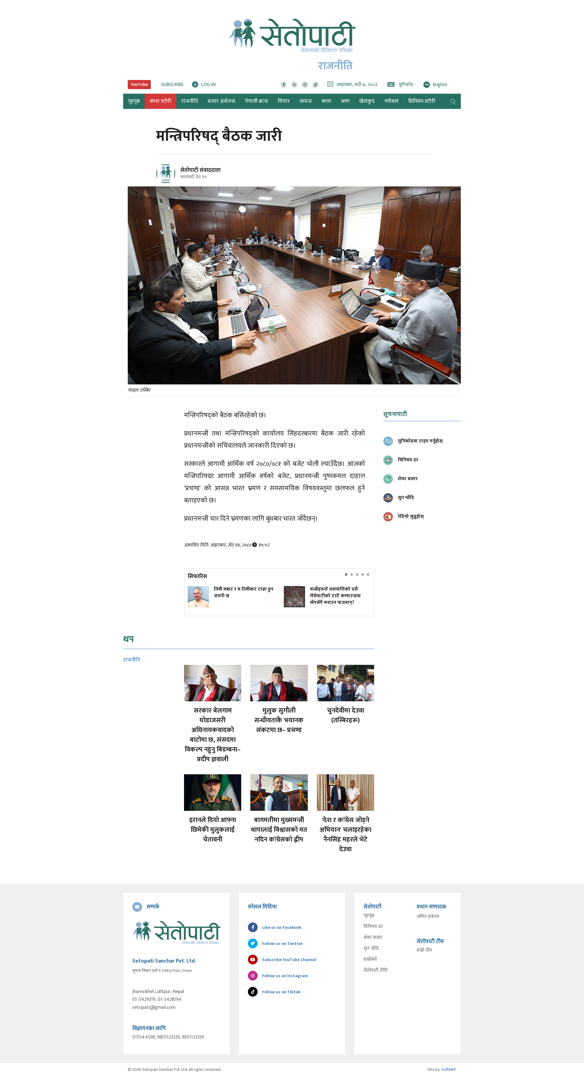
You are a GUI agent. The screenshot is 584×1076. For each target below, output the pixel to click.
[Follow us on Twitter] (294, 85)
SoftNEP (448, 1069)
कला (326, 101)
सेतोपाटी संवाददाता (200, 170)
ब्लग (345, 101)
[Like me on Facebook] (168, 182)
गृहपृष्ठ (368, 916)
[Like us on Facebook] (283, 85)
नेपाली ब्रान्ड (256, 101)
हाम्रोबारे (370, 959)
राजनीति (189, 101)
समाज (306, 101)
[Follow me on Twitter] (174, 177)
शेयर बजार (372, 938)
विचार (284, 101)
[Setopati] (176, 932)
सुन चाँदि (371, 949)
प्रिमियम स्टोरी (421, 101)
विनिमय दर (373, 927)
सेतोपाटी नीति (375, 970)
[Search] (453, 101)
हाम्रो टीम (424, 950)
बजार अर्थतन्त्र (221, 101)
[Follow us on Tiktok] (315, 85)
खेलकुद (367, 101)
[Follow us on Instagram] (305, 85)
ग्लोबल (391, 101)
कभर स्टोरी (161, 101)
